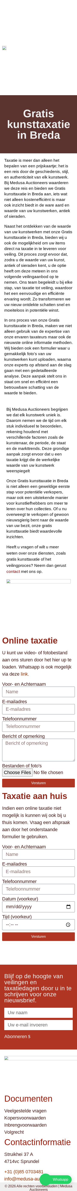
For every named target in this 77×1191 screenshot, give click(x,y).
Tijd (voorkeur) (17, 916)
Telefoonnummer (19, 719)
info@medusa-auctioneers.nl (33, 1179)
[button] (73, 47)
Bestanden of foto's (22, 765)
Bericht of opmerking (23, 736)
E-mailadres (14, 701)
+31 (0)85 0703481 (23, 1171)
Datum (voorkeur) (20, 899)
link (24, 674)
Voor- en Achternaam (24, 684)
